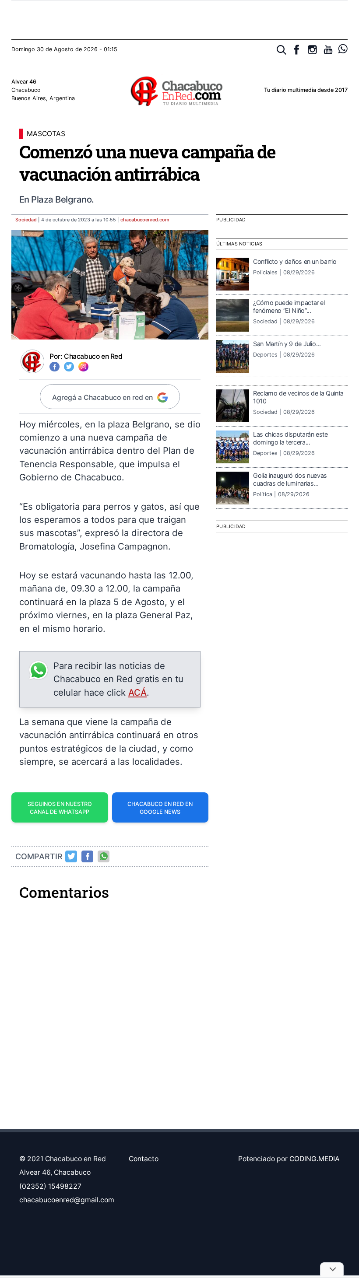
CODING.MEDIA (314, 1159)
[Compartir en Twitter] (71, 856)
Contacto (143, 1159)
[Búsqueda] (282, 50)
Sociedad (26, 220)
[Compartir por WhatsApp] (104, 856)
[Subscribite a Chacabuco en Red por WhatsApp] (343, 49)
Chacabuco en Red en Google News (160, 808)
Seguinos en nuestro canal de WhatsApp (60, 808)
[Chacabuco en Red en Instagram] (312, 50)
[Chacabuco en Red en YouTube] (328, 50)
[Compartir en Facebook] (88, 856)
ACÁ (137, 692)
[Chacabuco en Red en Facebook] (297, 50)
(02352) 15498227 (50, 1186)
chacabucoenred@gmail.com (66, 1200)
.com (144, 220)
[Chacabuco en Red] (179, 90)
